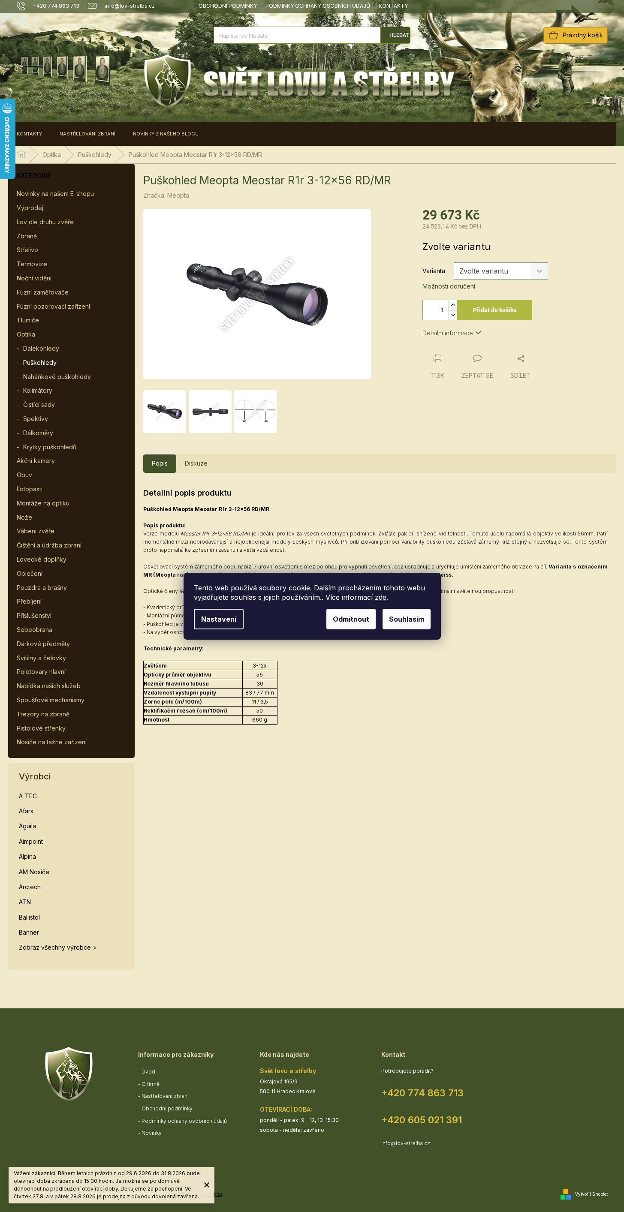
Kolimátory (37, 390)
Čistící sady (39, 404)
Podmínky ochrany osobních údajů (317, 6)
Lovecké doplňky (41, 559)
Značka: (166, 195)
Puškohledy (40, 362)
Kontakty (393, 6)
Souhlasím (406, 619)
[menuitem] (29, 134)
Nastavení (218, 619)
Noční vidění (34, 278)
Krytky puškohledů (49, 447)
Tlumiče (28, 320)
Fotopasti (29, 489)
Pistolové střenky (41, 728)
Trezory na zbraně (43, 714)
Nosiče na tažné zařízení (52, 742)
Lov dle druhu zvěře (45, 222)
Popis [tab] (160, 463)
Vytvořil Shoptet (591, 1194)
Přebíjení (29, 601)
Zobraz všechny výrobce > (58, 947)
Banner (29, 932)
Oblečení (29, 573)
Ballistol (29, 917)
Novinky (152, 1133)
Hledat (399, 35)
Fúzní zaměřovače (43, 292)
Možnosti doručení (448, 286)
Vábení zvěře (35, 531)
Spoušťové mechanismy (50, 700)
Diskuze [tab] (196, 463)
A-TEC (28, 796)
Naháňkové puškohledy (57, 376)
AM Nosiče (34, 871)
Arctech (30, 886)
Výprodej (30, 207)
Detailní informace (447, 333)
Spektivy (35, 418)
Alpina (27, 856)
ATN (25, 901)
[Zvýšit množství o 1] (453, 305)
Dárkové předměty (43, 643)
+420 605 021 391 (421, 1119)
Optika (26, 334)
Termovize (32, 264)
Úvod (148, 1071)
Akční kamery (36, 460)
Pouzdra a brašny (42, 587)
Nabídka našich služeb (49, 685)
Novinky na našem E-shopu (55, 193)
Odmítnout (351, 619)
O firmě (151, 1084)
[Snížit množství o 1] (453, 315)
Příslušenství (34, 615)
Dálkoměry (38, 432)
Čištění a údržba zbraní (49, 545)
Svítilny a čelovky (41, 658)
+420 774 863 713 (422, 1092)
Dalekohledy (41, 348)
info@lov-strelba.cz (405, 1143)
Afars (26, 811)
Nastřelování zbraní (165, 1096)
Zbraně (27, 236)
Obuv (24, 474)
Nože (24, 517)
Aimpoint (31, 841)
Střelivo (27, 249)
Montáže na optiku (43, 503)
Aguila (27, 826)
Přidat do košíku (495, 310)
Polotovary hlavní (41, 671)
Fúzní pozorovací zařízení (53, 306)
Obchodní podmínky (228, 6)
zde (380, 597)
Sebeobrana (34, 629)
